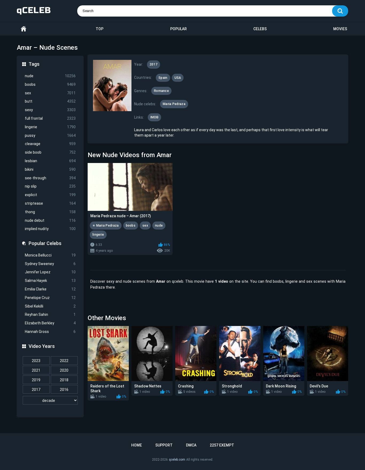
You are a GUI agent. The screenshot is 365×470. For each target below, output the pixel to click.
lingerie (50, 127)
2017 (36, 389)
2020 (64, 370)
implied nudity (50, 229)
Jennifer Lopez (50, 272)
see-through (50, 178)
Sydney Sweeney (50, 264)
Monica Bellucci (50, 255)
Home (23, 29)
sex (50, 93)
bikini (50, 169)
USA (177, 78)
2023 (36, 361)
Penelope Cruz (50, 298)
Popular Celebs (45, 243)
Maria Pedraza (174, 104)
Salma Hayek (50, 280)
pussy (50, 135)
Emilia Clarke (50, 289)
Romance (161, 91)
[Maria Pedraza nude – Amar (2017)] (130, 187)
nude (50, 76)
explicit (50, 195)
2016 (64, 389)
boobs (50, 84)
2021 (36, 370)
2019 (36, 380)
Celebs (260, 29)
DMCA (191, 445)
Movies (340, 29)
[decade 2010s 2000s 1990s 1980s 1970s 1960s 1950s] (50, 400)
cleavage (50, 144)
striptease (50, 203)
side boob (50, 152)
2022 (64, 361)
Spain (163, 78)
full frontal (50, 118)
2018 (64, 380)
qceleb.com (177, 459)
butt (50, 101)
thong (50, 212)
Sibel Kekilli (50, 306)
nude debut (50, 220)
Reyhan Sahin (50, 314)
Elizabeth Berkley (50, 323)
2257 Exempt (222, 445)
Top (99, 29)
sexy (50, 110)
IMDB (154, 117)
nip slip (50, 186)
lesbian (50, 161)
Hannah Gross (50, 331)
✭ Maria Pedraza (105, 225)
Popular (178, 29)
